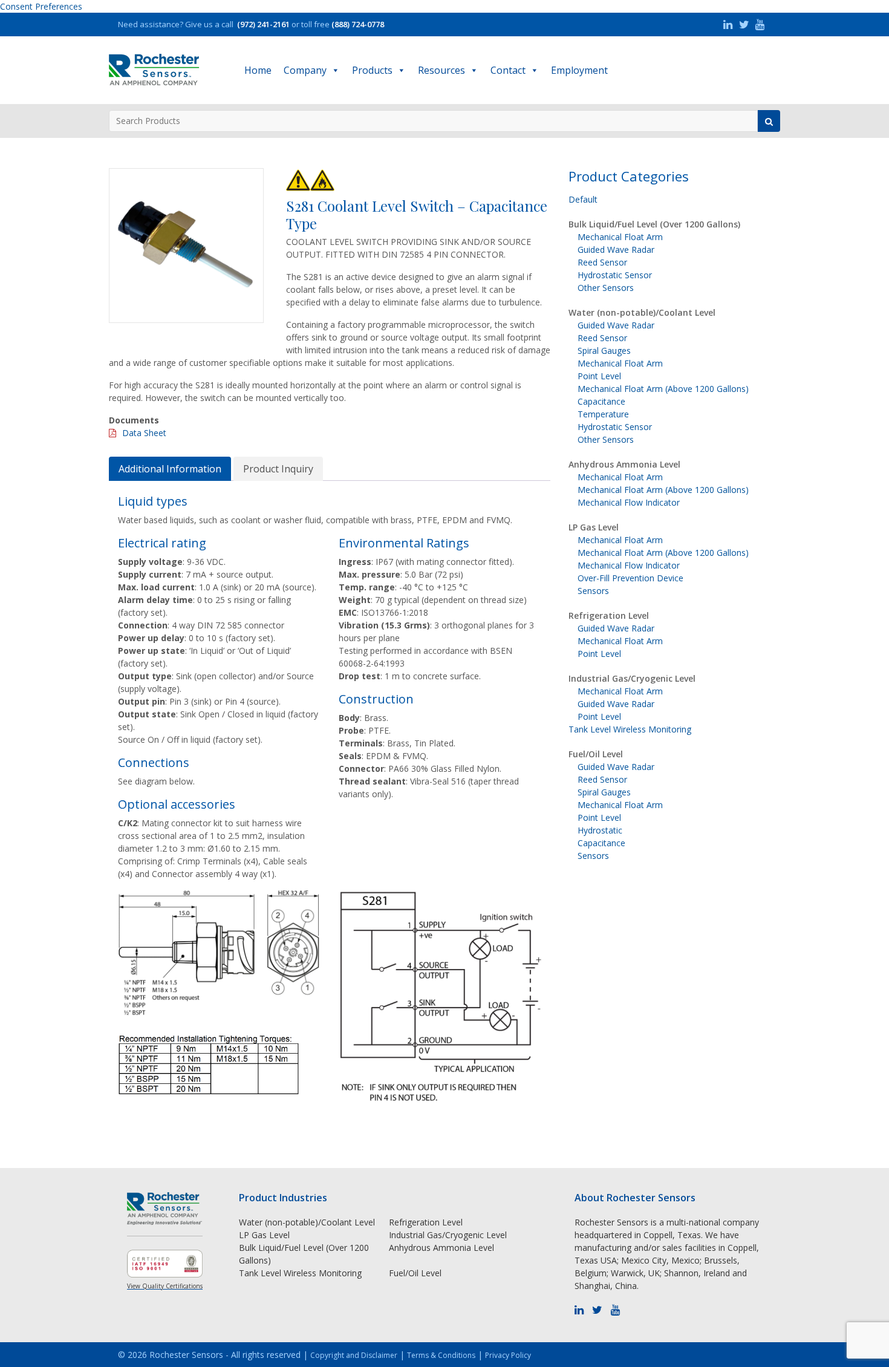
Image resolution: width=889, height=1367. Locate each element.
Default (583, 199)
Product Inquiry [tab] (278, 468)
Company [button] (305, 70)
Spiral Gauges (604, 350)
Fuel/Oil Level (595, 754)
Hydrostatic (600, 830)
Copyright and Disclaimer (353, 1355)
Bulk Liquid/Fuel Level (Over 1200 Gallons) (654, 224)
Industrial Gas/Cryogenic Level (631, 678)
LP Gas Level (593, 527)
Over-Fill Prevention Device (630, 578)
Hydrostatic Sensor (615, 275)
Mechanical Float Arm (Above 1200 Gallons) (663, 388)
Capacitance (601, 401)
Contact (508, 70)
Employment (579, 70)
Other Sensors (606, 287)
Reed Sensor (602, 262)
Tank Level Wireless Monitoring (629, 729)
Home (258, 70)
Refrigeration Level (608, 615)
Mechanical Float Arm (620, 237)
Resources (441, 70)
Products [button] (372, 70)
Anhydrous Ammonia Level (624, 464)
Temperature (603, 414)
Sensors (593, 590)
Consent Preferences (41, 6)
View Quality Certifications (165, 1286)
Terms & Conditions (441, 1355)
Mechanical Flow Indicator (629, 502)
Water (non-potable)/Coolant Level (641, 312)
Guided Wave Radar (616, 249)
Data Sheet (144, 433)
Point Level (599, 376)
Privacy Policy (508, 1355)
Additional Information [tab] (170, 468)
